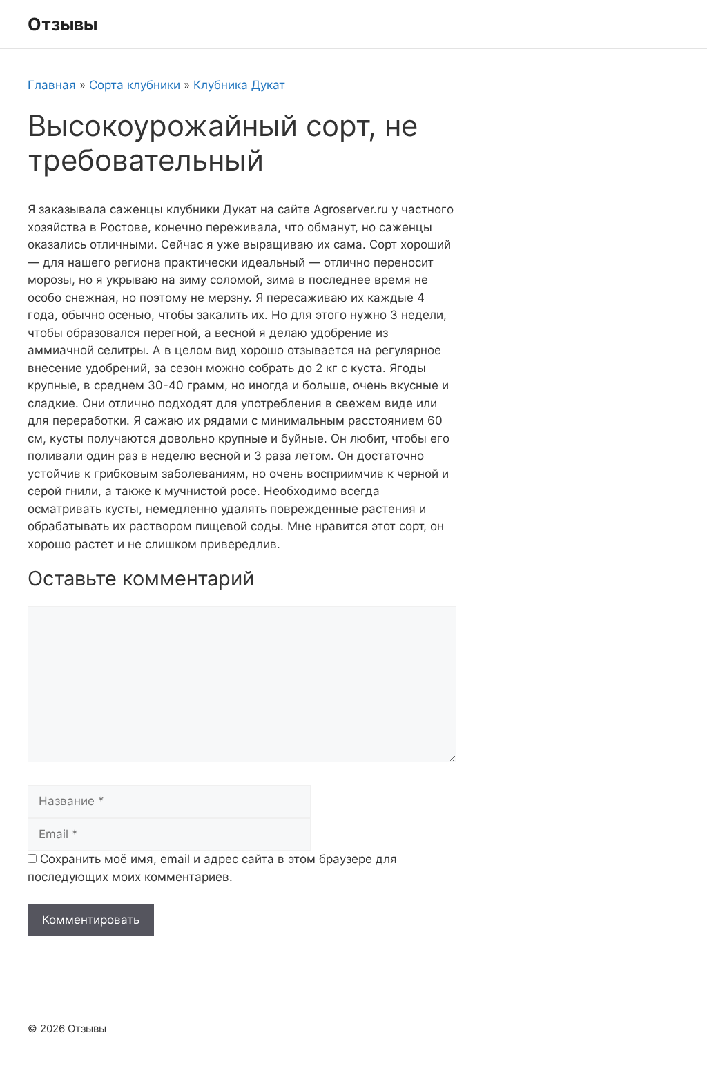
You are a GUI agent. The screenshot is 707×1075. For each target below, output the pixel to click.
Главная (52, 85)
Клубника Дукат (239, 85)
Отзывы (62, 24)
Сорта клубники (134, 85)
